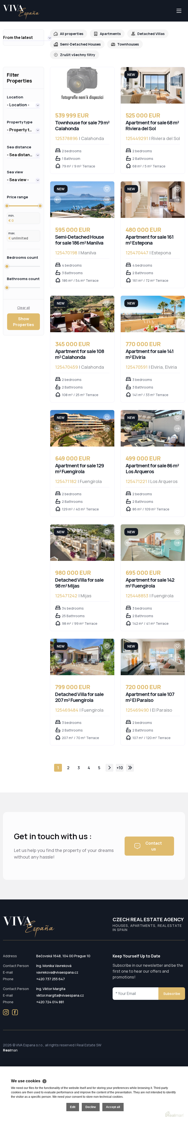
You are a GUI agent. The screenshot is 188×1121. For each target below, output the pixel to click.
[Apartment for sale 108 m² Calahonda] (82, 314)
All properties (71, 33)
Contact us (153, 846)
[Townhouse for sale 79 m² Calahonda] (82, 85)
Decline (90, 1107)
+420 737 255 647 (50, 979)
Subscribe (171, 993)
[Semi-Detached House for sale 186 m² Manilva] (82, 199)
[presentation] (128, 85)
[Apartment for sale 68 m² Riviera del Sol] (153, 85)
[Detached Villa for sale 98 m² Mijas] (82, 542)
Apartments (110, 33)
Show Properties (23, 321)
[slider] (7, 206)
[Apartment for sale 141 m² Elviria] (153, 314)
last (130, 768)
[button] (27, 37)
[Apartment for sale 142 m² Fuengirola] (153, 542)
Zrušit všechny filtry (77, 54)
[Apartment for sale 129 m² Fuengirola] (82, 428)
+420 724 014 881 (50, 1002)
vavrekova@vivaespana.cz (57, 972)
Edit (72, 1107)
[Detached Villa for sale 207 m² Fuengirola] (82, 657)
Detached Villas (150, 33)
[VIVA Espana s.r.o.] (21, 12)
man (10, 1050)
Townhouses (128, 44)
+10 (120, 767)
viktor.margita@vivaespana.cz (60, 995)
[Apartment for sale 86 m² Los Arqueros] (153, 428)
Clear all (23, 307)
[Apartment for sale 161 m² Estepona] (153, 199)
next (109, 768)
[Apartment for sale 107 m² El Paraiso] (153, 657)
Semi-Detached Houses (80, 44)
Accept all (113, 1107)
